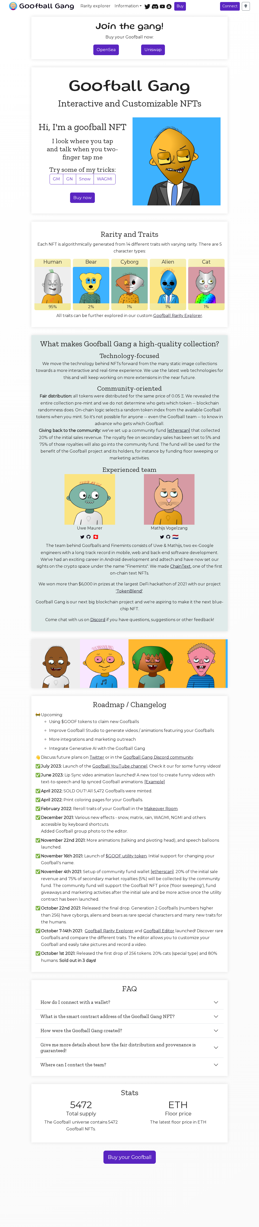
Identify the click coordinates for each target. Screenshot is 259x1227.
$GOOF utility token (126, 856)
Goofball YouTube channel (119, 766)
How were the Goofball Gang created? (81, 1030)
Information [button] (127, 6)
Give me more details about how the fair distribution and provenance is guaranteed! (118, 1047)
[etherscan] (178, 430)
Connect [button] (230, 6)
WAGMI (104, 179)
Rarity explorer (95, 6)
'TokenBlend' (129, 591)
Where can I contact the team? (73, 1065)
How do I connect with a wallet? (75, 1002)
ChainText (180, 566)
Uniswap (153, 49)
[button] (246, 6)
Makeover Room (161, 808)
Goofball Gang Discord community (158, 757)
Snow (85, 179)
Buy (180, 6)
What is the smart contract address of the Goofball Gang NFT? (107, 1016)
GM (56, 179)
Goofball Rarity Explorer (177, 315)
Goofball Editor (158, 930)
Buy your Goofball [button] (130, 1157)
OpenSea (106, 49)
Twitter (97, 757)
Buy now (82, 197)
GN (69, 179)
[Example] (154, 781)
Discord (97, 619)
